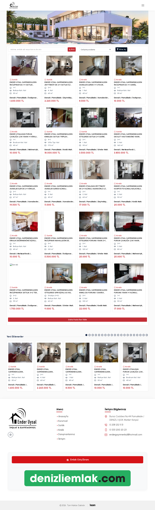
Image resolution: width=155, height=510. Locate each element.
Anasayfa (63, 416)
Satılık (61, 425)
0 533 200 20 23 (118, 429)
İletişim (61, 438)
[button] (86, 335)
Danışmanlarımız (66, 434)
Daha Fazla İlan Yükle (77, 320)
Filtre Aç (122, 49)
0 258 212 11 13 (116, 424)
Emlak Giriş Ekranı (79, 459)
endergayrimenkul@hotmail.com (125, 434)
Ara (72, 49)
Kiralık (61, 430)
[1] (143, 5)
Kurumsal (63, 421)
